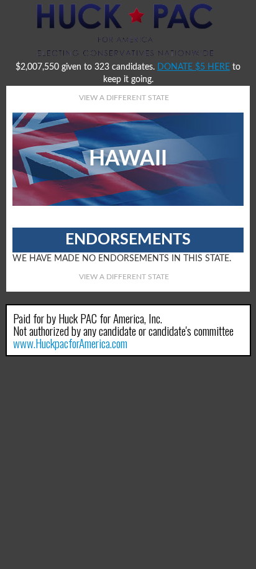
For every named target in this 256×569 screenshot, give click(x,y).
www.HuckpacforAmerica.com (70, 342)
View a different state (124, 97)
